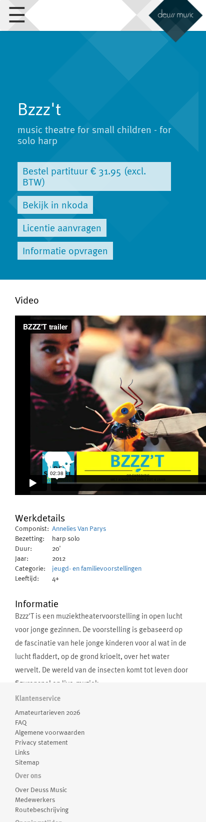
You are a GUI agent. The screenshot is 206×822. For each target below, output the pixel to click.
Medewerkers (35, 800)
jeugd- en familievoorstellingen (97, 568)
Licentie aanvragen (62, 227)
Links (22, 752)
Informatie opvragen (65, 250)
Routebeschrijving (41, 810)
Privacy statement (41, 742)
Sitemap (27, 762)
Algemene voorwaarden (49, 732)
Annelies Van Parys (79, 528)
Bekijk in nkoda (55, 204)
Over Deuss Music (41, 790)
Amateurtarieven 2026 (47, 712)
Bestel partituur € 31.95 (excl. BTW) (84, 176)
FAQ (20, 722)
